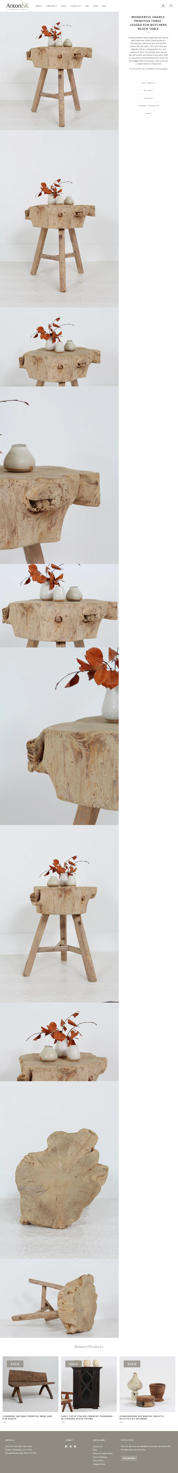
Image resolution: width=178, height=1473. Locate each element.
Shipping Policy (99, 1464)
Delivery (148, 90)
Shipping (148, 98)
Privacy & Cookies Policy (102, 1453)
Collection (51, 6)
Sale (87, 6)
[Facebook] (66, 1446)
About (38, 6)
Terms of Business (100, 1457)
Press (63, 6)
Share (148, 113)
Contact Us (75, 6)
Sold (95, 6)
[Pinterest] (70, 1446)
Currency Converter (148, 106)
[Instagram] (75, 1446)
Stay (104, 6)
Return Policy (98, 1460)
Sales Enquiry (148, 83)
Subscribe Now (129, 1458)
